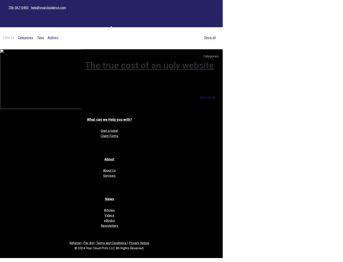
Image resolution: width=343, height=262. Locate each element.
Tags (40, 38)
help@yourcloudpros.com (48, 8)
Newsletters (109, 226)
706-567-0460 (18, 8)
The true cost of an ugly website (149, 65)
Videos (109, 215)
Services (109, 176)
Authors (53, 38)
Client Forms (109, 136)
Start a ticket (109, 131)
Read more (207, 97)
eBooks (109, 220)
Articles (109, 210)
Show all (210, 38)
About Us (109, 170)
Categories (25, 38)
